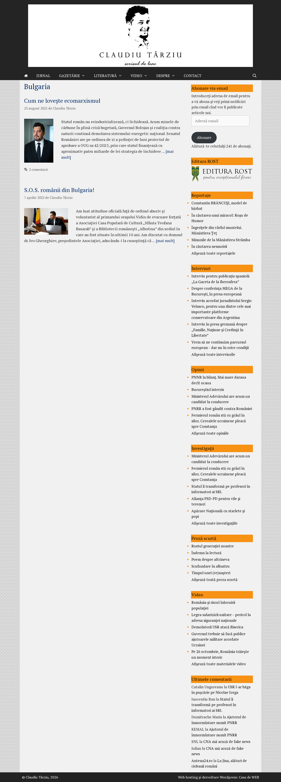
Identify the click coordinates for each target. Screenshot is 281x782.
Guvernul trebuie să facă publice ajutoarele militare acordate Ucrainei (218, 639)
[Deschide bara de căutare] (254, 75)
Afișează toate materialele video (218, 663)
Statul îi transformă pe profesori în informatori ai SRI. (213, 705)
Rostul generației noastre (212, 545)
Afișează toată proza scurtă (214, 579)
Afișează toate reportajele (213, 253)
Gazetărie (69, 75)
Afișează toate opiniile (210, 433)
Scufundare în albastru (210, 566)
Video (136, 75)
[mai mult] (165, 240)
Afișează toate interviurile (213, 354)
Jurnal (43, 75)
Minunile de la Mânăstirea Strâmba (220, 239)
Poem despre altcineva (210, 559)
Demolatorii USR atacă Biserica (217, 626)
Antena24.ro (202, 760)
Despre (163, 75)
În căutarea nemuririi (209, 246)
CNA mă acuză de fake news (226, 741)
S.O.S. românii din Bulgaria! (59, 190)
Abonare (204, 137)
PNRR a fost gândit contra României (221, 408)
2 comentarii (38, 169)
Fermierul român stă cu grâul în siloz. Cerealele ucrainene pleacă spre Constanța (218, 421)
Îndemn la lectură (206, 552)
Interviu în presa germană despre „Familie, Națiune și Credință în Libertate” (219, 330)
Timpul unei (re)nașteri (210, 572)
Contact (192, 75)
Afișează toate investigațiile (214, 523)
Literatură (105, 75)
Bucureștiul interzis (207, 389)
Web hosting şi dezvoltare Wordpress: (208, 777)
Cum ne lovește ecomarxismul (62, 100)
